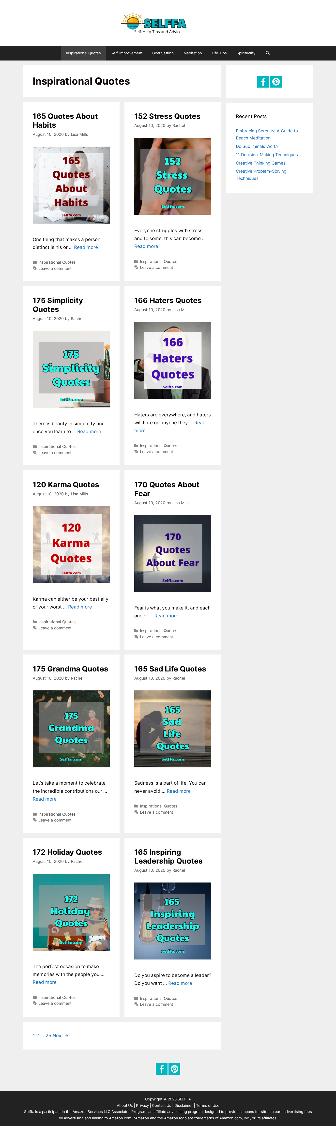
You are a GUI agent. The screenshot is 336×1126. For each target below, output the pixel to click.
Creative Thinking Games (261, 163)
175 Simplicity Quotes (58, 305)
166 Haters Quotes (168, 300)
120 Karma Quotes (66, 484)
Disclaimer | (184, 1105)
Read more (86, 247)
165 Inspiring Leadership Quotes (168, 856)
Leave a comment (55, 268)
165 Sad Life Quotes (170, 668)
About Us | (126, 1105)
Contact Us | (162, 1105)
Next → (61, 1035)
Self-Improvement (126, 53)
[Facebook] (263, 82)
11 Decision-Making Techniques (267, 154)
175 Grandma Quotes (70, 668)
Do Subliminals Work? (257, 146)
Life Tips (219, 53)
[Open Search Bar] (267, 53)
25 (48, 1035)
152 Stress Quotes (167, 116)
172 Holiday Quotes (67, 852)
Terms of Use (207, 1105)
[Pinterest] (276, 82)
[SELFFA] (168, 22)
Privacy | (143, 1105)
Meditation (192, 53)
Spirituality (246, 53)
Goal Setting (163, 53)
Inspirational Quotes (83, 53)
